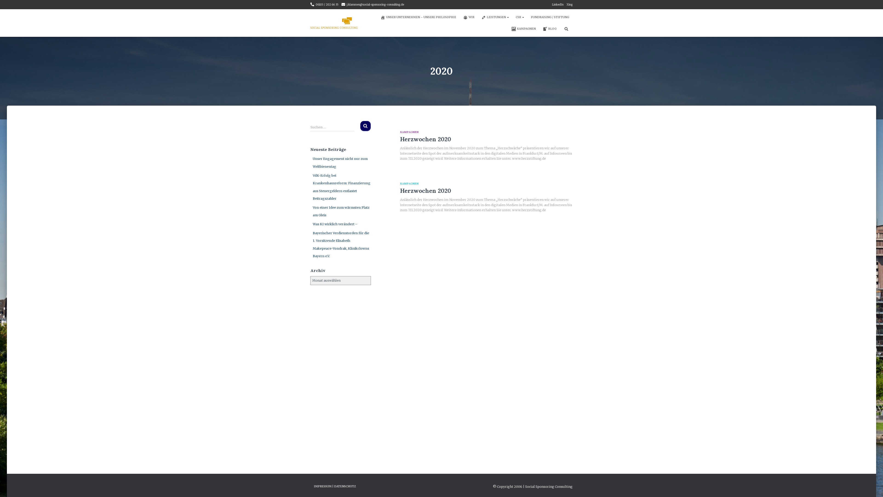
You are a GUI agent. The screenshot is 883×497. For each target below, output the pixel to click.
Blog (552, 28)
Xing (570, 4)
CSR (519, 17)
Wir (471, 17)
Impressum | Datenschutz (335, 486)
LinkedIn (558, 4)
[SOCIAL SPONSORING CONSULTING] (334, 23)
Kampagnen (526, 28)
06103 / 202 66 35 (327, 4)
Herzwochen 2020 (425, 139)
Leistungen (497, 17)
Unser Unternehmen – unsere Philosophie (421, 17)
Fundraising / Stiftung (550, 17)
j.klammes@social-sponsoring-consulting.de (375, 4)
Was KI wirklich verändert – (335, 224)
